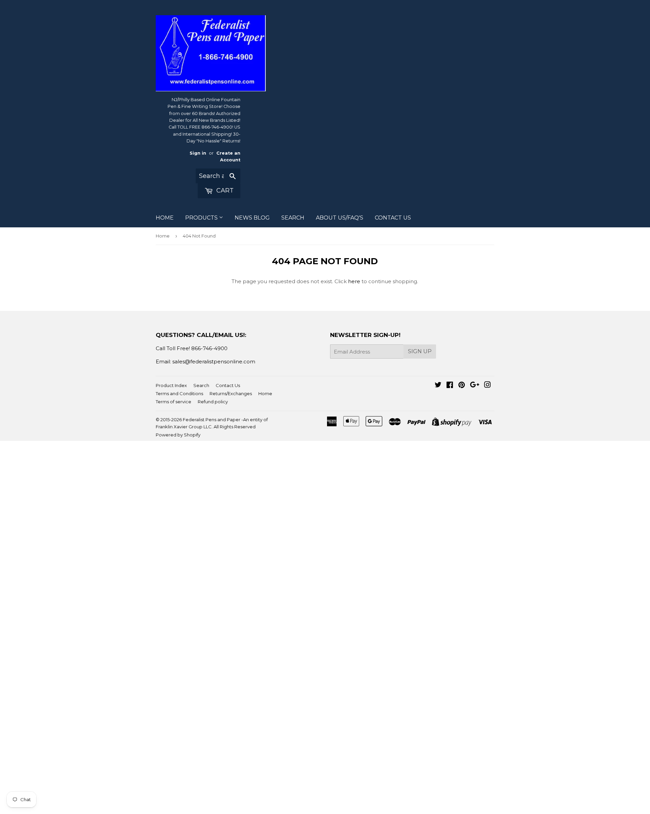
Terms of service (173, 401)
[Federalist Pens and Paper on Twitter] (438, 385)
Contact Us (228, 385)
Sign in (198, 153)
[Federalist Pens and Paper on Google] (474, 385)
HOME (165, 217)
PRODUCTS (202, 217)
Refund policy (213, 401)
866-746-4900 (209, 348)
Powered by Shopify (178, 434)
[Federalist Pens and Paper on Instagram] (487, 385)
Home (163, 236)
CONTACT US (393, 217)
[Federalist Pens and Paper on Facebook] (449, 385)
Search (201, 385)
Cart (224, 190)
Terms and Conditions (179, 393)
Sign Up (420, 351)
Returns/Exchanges (231, 393)
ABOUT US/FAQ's (339, 217)
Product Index (171, 385)
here (354, 281)
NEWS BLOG (252, 217)
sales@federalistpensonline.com (213, 361)
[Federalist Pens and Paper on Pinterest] (461, 385)
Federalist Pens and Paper (211, 419)
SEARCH (292, 217)
